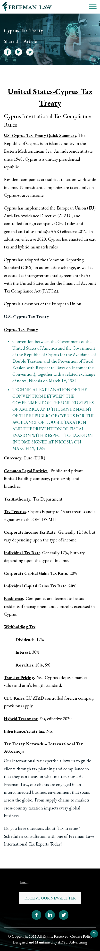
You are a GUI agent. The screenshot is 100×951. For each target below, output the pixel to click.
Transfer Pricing (19, 677)
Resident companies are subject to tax (37, 179)
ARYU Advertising (72, 942)
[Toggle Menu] (93, 6)
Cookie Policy (81, 936)
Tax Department (47, 499)
